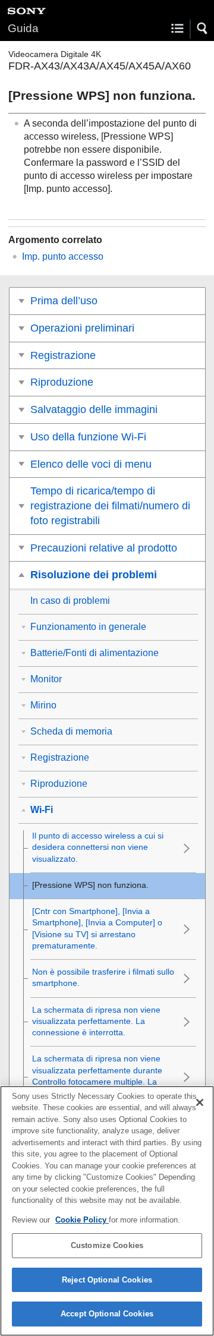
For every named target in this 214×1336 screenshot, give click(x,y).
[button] (202, 28)
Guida (23, 28)
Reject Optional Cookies (107, 1279)
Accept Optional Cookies (107, 1313)
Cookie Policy (82, 1219)
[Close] (200, 1102)
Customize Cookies (107, 1245)
